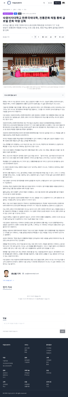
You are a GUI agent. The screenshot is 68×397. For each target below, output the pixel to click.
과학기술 (27, 370)
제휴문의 (48, 353)
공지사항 (27, 348)
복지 (47, 362)
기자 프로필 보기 (7, 280)
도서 (4, 377)
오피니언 (48, 381)
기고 (47, 386)
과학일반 (27, 373)
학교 (19, 9)
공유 (63, 37)
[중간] (35, 37)
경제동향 (27, 360)
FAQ (26, 352)
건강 (47, 370)
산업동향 (27, 384)
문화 (4, 370)
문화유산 (5, 375)
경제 (26, 357)
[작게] (32, 37)
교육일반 (5, 384)
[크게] (38, 37)
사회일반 (48, 360)
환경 (47, 364)
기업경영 (27, 362)
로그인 (50, 3)
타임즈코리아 (6, 9)
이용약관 (5, 360)
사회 (47, 357)
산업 (26, 381)
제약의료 (48, 373)
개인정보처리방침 (8, 363)
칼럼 (47, 384)
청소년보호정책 (7, 365)
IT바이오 (27, 375)
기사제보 (48, 348)
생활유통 (27, 386)
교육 (14, 9)
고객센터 (48, 350)
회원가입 (57, 3)
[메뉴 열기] (4, 2)
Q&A (26, 350)
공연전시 (5, 373)
